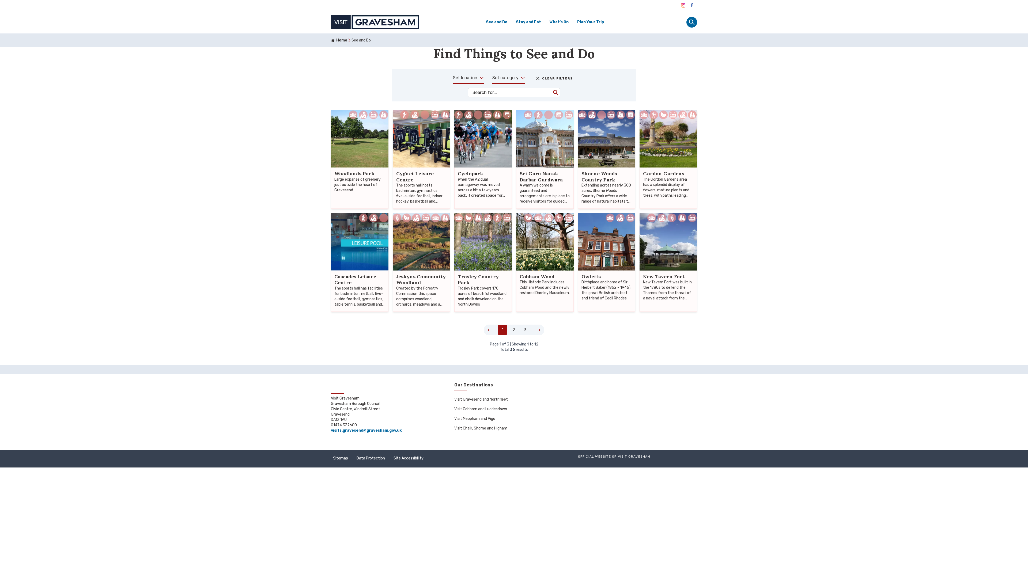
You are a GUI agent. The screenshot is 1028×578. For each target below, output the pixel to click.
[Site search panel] (692, 22)
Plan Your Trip (590, 22)
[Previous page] (489, 330)
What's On (559, 22)
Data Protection (371, 458)
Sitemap (340, 458)
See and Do (496, 22)
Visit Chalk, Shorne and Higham (480, 428)
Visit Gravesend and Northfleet (481, 399)
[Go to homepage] (375, 22)
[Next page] (538, 330)
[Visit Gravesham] (683, 5)
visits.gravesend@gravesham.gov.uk (366, 430)
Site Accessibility (409, 458)
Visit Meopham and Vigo (474, 418)
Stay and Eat (528, 22)
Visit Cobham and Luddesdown (480, 409)
